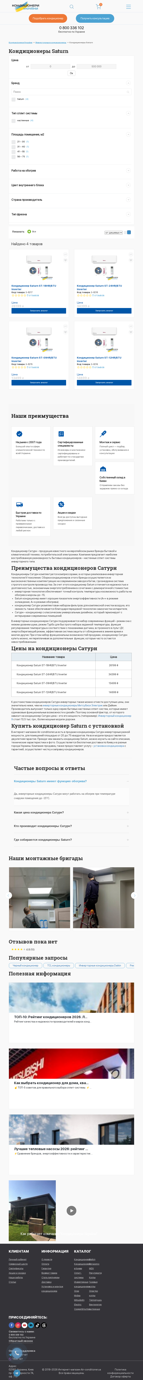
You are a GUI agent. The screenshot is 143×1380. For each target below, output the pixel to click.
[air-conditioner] (32, 1210)
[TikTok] (37, 1325)
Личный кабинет (18, 1259)
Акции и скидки (17, 1273)
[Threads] (44, 1325)
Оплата (45, 1264)
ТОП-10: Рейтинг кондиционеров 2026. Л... (50, 1017)
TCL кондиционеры (36, 965)
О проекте (47, 1259)
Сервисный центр (18, 1264)
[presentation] (8, 895)
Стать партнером (50, 1277)
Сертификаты (16, 1268)
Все (34, 231)
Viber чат (17, 1358)
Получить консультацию (95, 18)
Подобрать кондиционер (48, 18)
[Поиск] (72, 7)
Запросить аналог (39, 311)
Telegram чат (20, 1354)
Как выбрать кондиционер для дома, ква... (51, 1083)
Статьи (12, 1282)
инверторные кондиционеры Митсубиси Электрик (73, 705)
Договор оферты (120, 1376)
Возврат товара (49, 1273)
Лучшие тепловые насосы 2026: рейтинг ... (51, 1149)
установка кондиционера (108, 746)
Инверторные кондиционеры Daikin (78, 965)
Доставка (46, 1282)
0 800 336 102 (71, 28)
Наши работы (16, 1277)
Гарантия (46, 1268)
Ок (71, 73)
